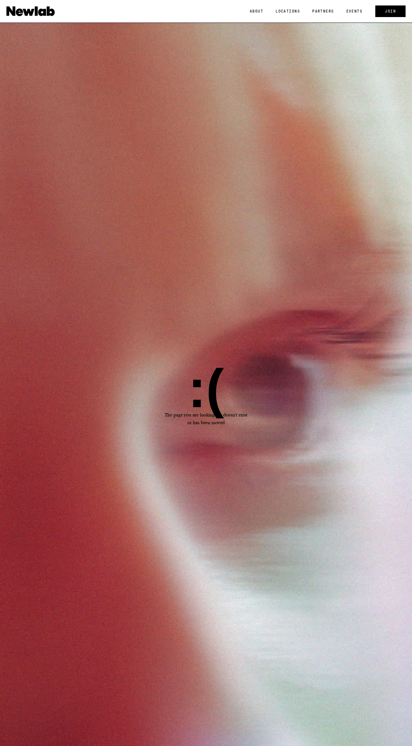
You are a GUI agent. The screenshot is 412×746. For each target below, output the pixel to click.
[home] (30, 11)
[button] (257, 11)
